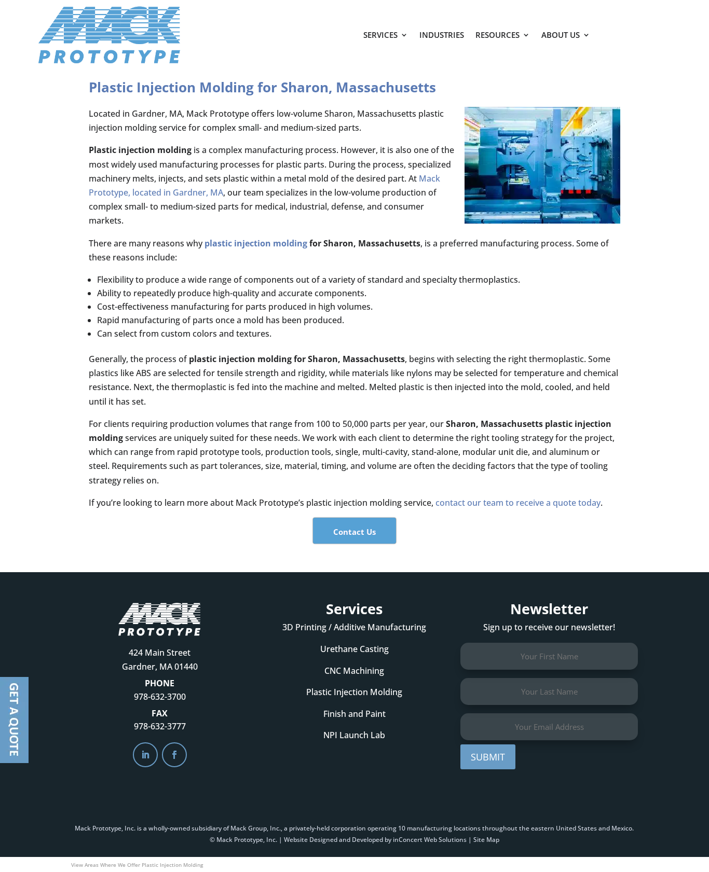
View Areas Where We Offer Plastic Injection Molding (137, 864)
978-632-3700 (160, 696)
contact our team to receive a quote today (518, 502)
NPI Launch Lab (354, 735)
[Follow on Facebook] (174, 754)
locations (467, 828)
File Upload (14, 720)
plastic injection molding (255, 243)
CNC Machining (354, 670)
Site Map (486, 839)
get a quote (644, 31)
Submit (488, 757)
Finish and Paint (354, 713)
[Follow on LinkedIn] (145, 754)
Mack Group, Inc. (255, 828)
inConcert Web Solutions (430, 839)
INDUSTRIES (441, 35)
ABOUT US (560, 35)
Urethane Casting (354, 649)
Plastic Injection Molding (354, 692)
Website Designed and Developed (333, 839)
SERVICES (380, 35)
